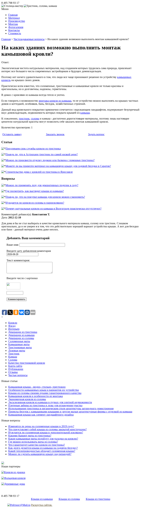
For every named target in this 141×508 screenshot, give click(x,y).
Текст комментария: (18, 260)
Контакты (14, 30)
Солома (12, 359)
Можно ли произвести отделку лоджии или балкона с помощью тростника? (50, 160)
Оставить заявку (12, 134)
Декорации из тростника (22, 332)
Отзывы (13, 372)
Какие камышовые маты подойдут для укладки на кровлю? (43, 438)
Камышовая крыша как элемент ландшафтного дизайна (41, 414)
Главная (13, 14)
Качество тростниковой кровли (26, 362)
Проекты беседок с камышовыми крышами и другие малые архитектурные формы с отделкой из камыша (70, 411)
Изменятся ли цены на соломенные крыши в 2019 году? (41, 426)
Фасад (11, 325)
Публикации (15, 369)
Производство (16, 21)
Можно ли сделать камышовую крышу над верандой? (39, 454)
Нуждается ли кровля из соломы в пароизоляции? (35, 202)
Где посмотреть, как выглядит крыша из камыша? (35, 191)
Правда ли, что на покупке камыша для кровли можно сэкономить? (45, 196)
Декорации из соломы (21, 338)
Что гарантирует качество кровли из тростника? (36, 444)
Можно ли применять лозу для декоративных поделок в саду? (42, 185)
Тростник (13, 353)
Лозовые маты (16, 350)
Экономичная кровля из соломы (27, 399)
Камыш (12, 356)
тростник (24, 118)
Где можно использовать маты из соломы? (33, 441)
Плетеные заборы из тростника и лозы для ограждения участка (45, 405)
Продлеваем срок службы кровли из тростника (33, 148)
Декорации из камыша (21, 335)
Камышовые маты (19, 344)
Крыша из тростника (98, 499)
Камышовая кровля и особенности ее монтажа (35, 396)
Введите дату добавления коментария (29, 250)
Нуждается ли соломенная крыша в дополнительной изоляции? (45, 432)
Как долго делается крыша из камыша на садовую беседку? (43, 447)
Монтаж (13, 24)
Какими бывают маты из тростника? (29, 435)
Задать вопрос (96, 134)
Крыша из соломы (69, 499)
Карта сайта (15, 365)
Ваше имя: (13, 244)
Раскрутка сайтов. (41, 505)
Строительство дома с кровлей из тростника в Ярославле (39, 171)
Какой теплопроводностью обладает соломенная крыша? (41, 451)
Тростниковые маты (20, 347)
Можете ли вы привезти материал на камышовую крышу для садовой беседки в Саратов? (58, 166)
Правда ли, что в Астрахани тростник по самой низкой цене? (42, 154)
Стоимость (14, 33)
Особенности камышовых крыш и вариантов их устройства (43, 390)
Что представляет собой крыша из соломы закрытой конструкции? (47, 429)
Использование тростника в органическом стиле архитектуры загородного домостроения (60, 408)
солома (35, 118)
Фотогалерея (15, 27)
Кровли (12, 322)
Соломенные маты (19, 341)
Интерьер (13, 328)
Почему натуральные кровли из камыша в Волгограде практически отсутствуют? (53, 208)
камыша (85, 112)
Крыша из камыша (42, 499)
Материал (14, 17)
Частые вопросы (18, 375)
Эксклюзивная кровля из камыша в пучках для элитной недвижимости (50, 402)
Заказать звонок (55, 134)
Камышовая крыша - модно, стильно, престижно (37, 386)
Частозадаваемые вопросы (29, 39)
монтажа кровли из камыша (55, 100)
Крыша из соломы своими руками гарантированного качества (44, 393)
